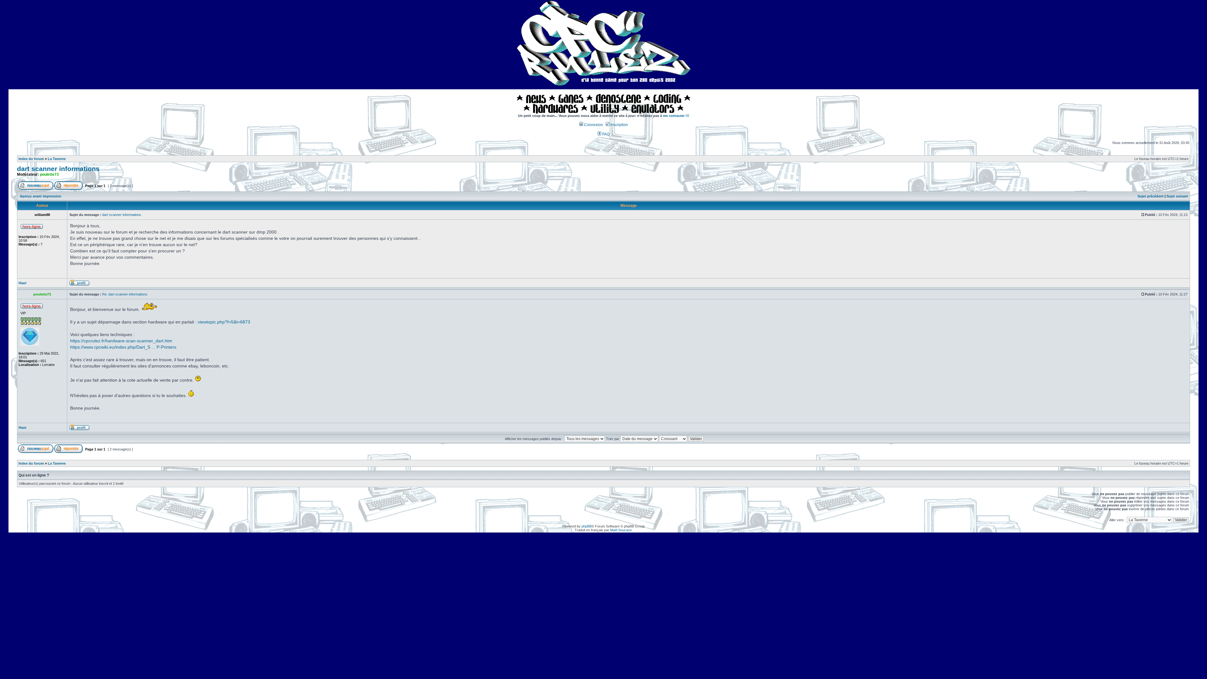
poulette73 (49, 174)
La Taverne (57, 159)
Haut (22, 283)
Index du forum (31, 159)
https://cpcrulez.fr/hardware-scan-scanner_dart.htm (121, 340)
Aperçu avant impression (40, 196)
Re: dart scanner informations (124, 294)
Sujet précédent (1151, 196)
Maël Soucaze (621, 530)
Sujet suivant (1177, 196)
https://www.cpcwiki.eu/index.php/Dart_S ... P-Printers (123, 347)
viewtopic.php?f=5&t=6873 (224, 321)
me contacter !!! (676, 116)
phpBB (586, 526)
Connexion (593, 125)
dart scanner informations (58, 169)
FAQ (605, 134)
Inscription (618, 125)
